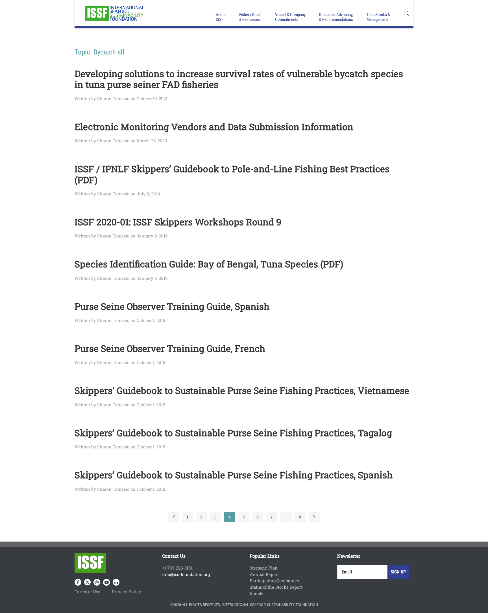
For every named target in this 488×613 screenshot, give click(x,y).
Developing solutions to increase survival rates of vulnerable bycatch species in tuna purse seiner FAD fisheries (239, 78)
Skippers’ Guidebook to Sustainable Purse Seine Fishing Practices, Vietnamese (242, 390)
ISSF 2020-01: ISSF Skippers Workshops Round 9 (178, 222)
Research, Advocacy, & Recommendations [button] (336, 17)
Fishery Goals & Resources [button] (250, 17)
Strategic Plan (264, 568)
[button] (406, 13)
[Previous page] (173, 517)
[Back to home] (114, 13)
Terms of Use (87, 591)
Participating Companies (274, 580)
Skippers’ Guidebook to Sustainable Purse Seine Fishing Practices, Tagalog (233, 433)
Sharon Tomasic (113, 98)
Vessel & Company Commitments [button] (290, 17)
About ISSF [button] (221, 17)
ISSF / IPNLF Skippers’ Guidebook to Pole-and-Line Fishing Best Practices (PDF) (232, 174)
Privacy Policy (126, 591)
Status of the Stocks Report (276, 587)
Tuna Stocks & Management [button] (378, 17)
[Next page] (314, 517)
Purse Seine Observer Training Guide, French (170, 348)
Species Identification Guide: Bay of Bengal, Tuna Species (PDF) (209, 264)
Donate (256, 593)
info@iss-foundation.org (186, 574)
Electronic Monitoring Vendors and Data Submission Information (214, 127)
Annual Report (264, 574)
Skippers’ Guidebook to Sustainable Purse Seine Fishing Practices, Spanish (234, 475)
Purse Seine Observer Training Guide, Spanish (172, 306)
